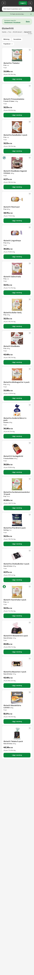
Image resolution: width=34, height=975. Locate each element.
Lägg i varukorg (17, 79)
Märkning (6, 39)
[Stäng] (30, 14)
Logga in (23, 3)
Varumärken (17, 39)
